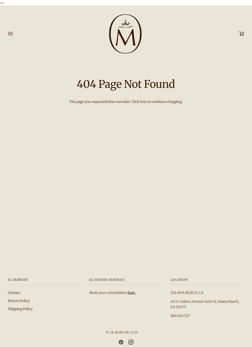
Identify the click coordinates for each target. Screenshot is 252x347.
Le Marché (119, 332)
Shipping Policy (20, 309)
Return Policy (19, 301)
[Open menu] (15, 33)
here (143, 101)
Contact (14, 292)
